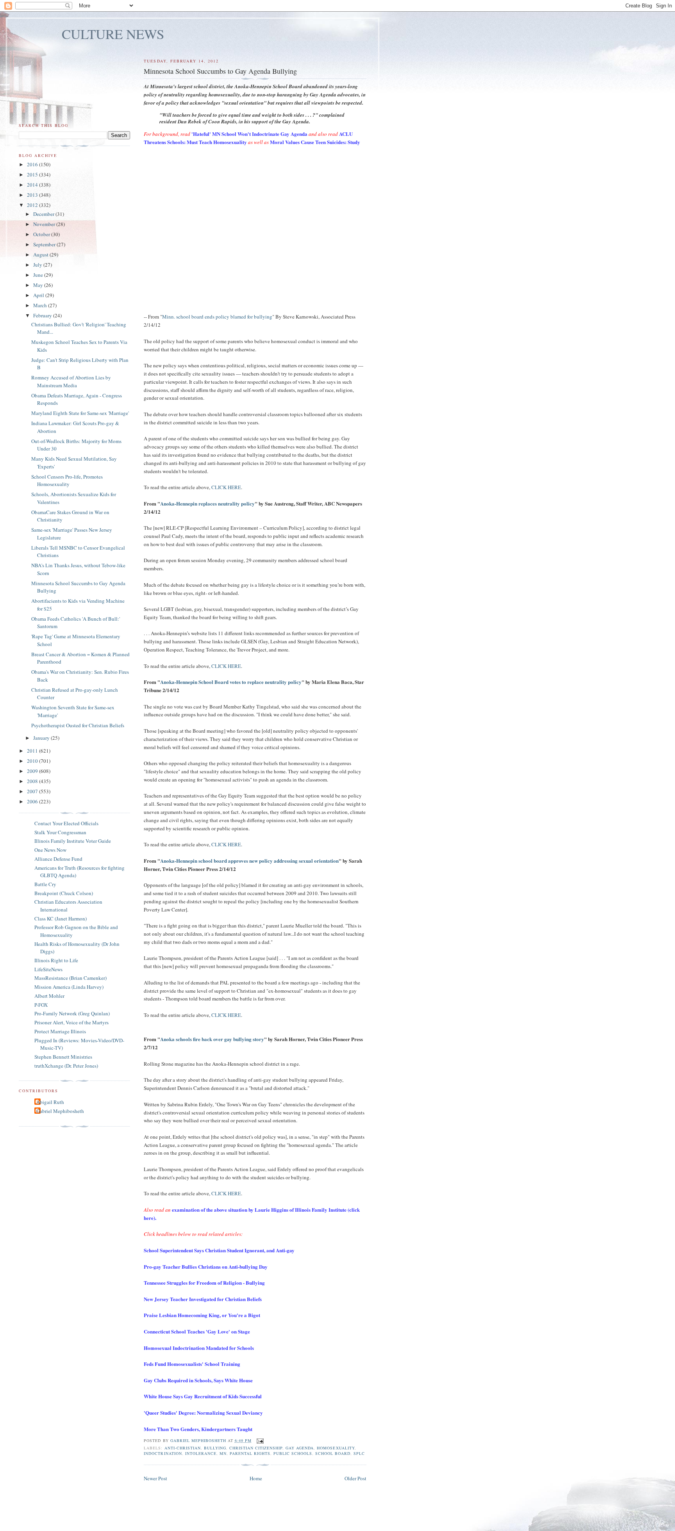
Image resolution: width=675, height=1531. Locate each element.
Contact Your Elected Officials (66, 823)
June (38, 274)
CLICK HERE (226, 487)
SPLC (359, 1453)
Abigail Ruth (50, 1102)
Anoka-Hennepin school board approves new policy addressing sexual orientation (249, 860)
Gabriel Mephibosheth (60, 1110)
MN (223, 1453)
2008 (33, 781)
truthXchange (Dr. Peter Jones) (66, 1065)
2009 (33, 770)
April (39, 295)
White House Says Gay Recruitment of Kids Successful (203, 1396)
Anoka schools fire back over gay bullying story (212, 1039)
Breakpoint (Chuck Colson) (63, 893)
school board (332, 1453)
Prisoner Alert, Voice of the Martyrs (71, 1022)
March (40, 305)
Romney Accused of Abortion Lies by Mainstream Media (71, 381)
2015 (33, 174)
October (42, 234)
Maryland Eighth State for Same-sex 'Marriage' (80, 413)
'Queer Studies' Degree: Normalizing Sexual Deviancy (203, 1412)
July (38, 264)
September (45, 244)
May (38, 284)
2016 (33, 164)
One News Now (50, 849)
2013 (33, 194)
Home (256, 1478)
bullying (215, 1448)
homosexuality (335, 1448)
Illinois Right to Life (56, 960)
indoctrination (163, 1453)
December (44, 213)
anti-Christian (182, 1448)
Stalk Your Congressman (60, 832)
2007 (33, 791)
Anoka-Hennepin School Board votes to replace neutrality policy (231, 681)
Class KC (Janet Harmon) (60, 918)
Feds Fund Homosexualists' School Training (192, 1363)
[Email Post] (260, 1440)
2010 (33, 760)
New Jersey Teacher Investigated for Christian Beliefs (203, 1299)
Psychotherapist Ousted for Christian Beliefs (77, 725)
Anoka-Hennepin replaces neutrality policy (207, 503)
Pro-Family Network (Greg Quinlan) (72, 1013)
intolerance (200, 1453)
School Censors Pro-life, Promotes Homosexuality (67, 480)
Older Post (355, 1478)
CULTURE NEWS (113, 34)
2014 (33, 184)
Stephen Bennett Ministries (63, 1056)
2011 (33, 750)
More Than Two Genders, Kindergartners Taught (198, 1429)
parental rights (250, 1453)
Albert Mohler (49, 995)
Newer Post (155, 1478)
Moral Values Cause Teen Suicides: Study (315, 142)
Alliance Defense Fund (58, 858)
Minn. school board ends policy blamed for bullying (217, 316)
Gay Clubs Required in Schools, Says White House (198, 1380)
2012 (33, 204)
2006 (33, 801)
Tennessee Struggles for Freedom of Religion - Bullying (204, 1282)
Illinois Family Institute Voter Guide (72, 840)
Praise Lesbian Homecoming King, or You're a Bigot (202, 1315)
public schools (292, 1453)
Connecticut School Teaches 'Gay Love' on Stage (197, 1331)
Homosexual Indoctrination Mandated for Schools (199, 1347)
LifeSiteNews (48, 969)
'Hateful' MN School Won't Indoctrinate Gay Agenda (249, 133)
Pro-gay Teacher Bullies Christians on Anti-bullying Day (206, 1266)
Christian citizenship (255, 1448)
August (41, 254)
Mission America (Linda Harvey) (69, 986)
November (44, 224)
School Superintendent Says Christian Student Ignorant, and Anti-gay (219, 1250)
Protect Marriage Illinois (60, 1031)
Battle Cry (45, 884)
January (42, 737)
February (43, 315)
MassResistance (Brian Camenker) (70, 977)
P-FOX (41, 1004)
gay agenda (300, 1448)
